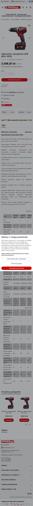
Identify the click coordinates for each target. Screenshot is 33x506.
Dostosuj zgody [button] (16, 263)
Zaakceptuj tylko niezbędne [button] (16, 259)
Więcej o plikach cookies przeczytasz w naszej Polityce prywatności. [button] (14, 254)
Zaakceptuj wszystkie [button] (16, 268)
